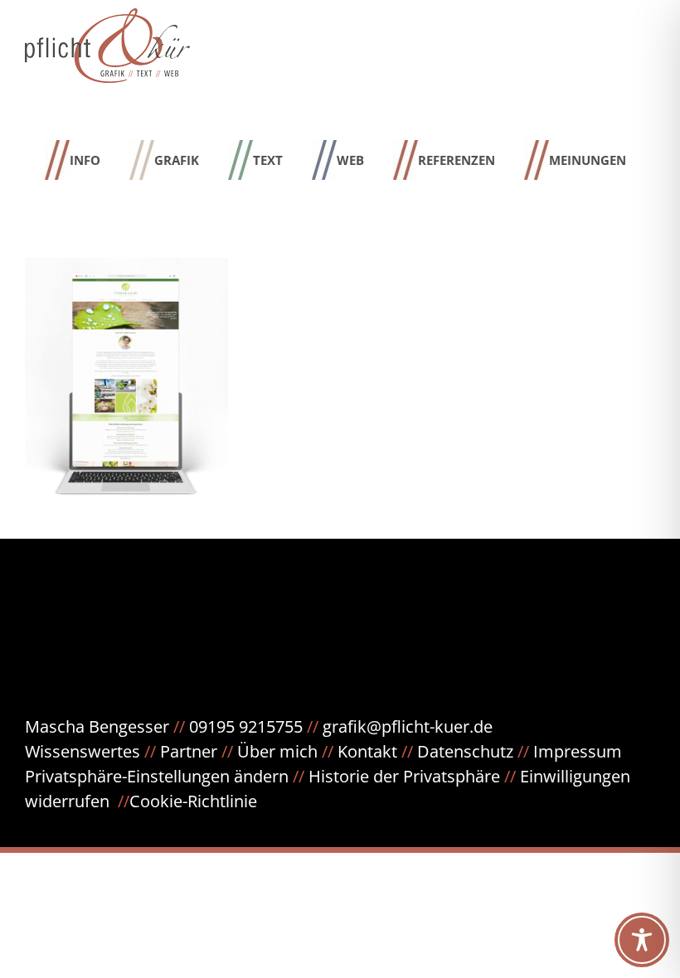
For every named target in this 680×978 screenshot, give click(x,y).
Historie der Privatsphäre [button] (404, 776)
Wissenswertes (82, 751)
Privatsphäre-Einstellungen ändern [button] (157, 776)
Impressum (577, 751)
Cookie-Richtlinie (193, 801)
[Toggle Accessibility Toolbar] (642, 940)
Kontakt (367, 751)
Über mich (277, 751)
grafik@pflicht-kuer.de (408, 726)
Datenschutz (475, 751)
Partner (188, 751)
